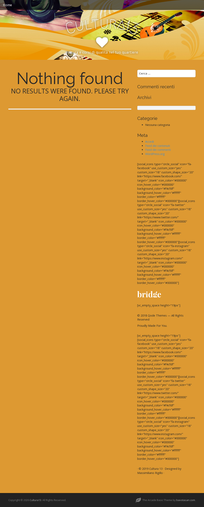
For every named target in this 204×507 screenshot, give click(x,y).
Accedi (149, 141)
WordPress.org (155, 154)
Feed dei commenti (158, 150)
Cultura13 (35, 500)
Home (7, 5)
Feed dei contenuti (157, 146)
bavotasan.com (185, 500)
